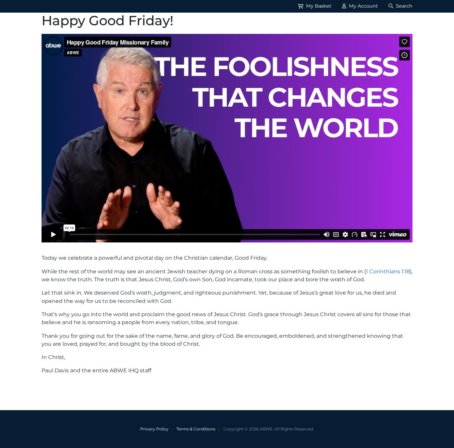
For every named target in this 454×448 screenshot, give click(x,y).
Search (403, 6)
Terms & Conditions (195, 428)
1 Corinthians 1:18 (388, 271)
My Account (363, 6)
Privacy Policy (154, 428)
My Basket (318, 6)
